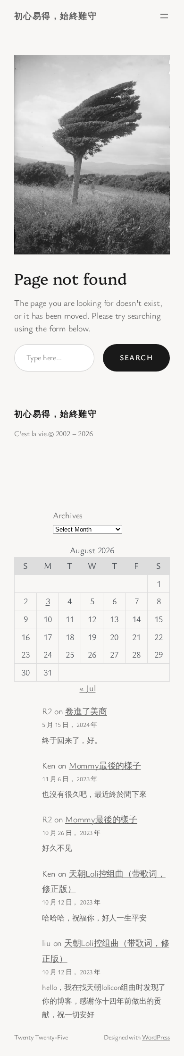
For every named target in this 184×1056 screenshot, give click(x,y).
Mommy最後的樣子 (105, 765)
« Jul (87, 687)
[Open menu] (164, 16)
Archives (68, 515)
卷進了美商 (86, 711)
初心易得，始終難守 (55, 15)
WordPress (156, 1036)
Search (136, 357)
